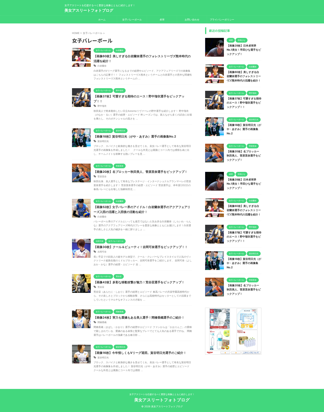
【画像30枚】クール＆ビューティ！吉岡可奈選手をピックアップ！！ (141, 247)
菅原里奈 (102, 176)
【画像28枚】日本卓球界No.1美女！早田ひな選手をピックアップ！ (244, 50)
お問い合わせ (192, 19)
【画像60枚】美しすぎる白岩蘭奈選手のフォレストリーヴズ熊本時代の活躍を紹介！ (244, 76)
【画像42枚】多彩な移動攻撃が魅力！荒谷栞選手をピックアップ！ (139, 282)
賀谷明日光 (103, 141)
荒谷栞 (101, 287)
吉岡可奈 (102, 251)
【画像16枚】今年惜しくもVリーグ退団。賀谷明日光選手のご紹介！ (140, 353)
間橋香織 (102, 322)
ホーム (102, 19)
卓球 (162, 19)
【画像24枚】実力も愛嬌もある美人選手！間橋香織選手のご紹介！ (139, 317)
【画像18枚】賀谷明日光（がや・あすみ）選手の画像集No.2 (135, 136)
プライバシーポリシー (222, 19)
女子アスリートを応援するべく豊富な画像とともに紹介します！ (162, 394)
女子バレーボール (132, 19)
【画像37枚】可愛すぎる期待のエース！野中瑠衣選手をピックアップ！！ (244, 102)
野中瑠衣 (102, 106)
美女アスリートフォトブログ (88, 10)
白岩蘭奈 (102, 65)
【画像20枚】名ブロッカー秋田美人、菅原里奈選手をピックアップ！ (141, 172)
